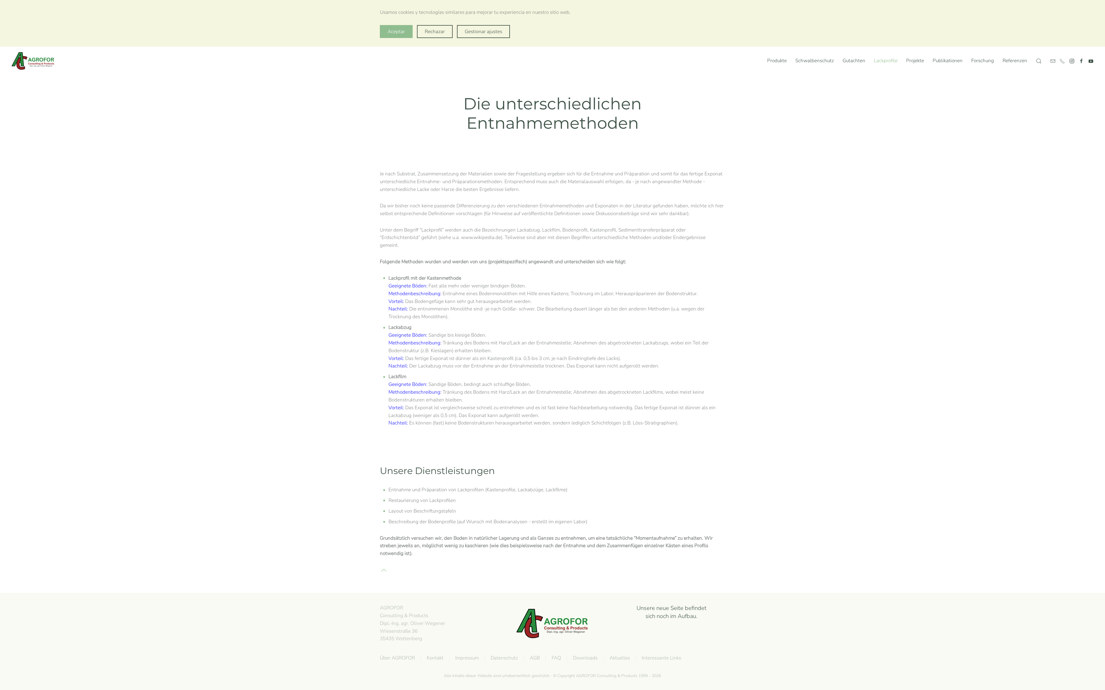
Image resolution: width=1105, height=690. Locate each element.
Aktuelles (619, 658)
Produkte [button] (777, 60)
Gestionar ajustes (483, 31)
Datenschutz (504, 658)
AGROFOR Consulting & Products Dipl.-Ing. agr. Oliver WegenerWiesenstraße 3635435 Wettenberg (412, 623)
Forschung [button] (982, 60)
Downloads (585, 658)
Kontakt (435, 658)
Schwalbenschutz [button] (814, 60)
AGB (535, 658)
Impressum (467, 658)
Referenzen (1015, 60)
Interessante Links (661, 658)
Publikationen (948, 60)
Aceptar (396, 31)
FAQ (556, 658)
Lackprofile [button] (886, 60)
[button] (1039, 61)
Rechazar (435, 31)
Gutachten (854, 60)
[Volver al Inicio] (34, 61)
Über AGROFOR (397, 658)
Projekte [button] (915, 60)
